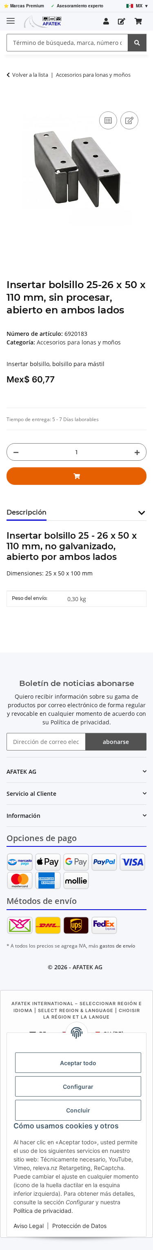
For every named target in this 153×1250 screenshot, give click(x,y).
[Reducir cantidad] (16, 452)
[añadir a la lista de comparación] (108, 120)
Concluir (78, 1110)
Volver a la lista (30, 74)
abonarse (116, 742)
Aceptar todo (78, 1062)
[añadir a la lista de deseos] (129, 120)
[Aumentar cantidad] (137, 452)
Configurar (78, 1086)
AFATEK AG (87, 967)
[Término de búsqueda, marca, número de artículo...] (137, 42)
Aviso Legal (28, 1225)
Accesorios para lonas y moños (79, 342)
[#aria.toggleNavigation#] (11, 17)
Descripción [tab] (27, 512)
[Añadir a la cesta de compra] (13, 100)
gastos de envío (117, 945)
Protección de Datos (79, 1225)
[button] (106, 21)
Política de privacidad (42, 1210)
